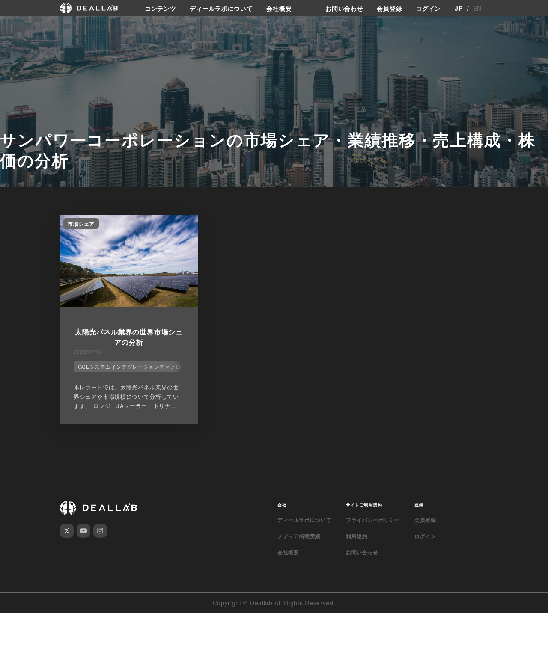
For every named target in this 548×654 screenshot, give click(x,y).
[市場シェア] (129, 304)
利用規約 (356, 536)
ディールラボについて (221, 8)
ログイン (428, 8)
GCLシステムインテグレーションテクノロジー (135, 366)
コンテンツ (160, 8)
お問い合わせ (344, 8)
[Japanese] (30, 26)
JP (458, 8)
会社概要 (279, 8)
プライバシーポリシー (373, 520)
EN (477, 8)
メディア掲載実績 (299, 536)
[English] (16, 26)
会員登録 (389, 8)
